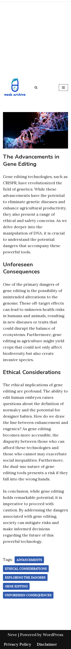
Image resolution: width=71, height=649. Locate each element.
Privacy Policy (17, 644)
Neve (12, 634)
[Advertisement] (35, 37)
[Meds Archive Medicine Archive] (15, 87)
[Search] (36, 87)
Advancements (29, 560)
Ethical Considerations (26, 568)
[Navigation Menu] (63, 87)
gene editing (16, 586)
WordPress (53, 634)
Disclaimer (47, 644)
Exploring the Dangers (25, 577)
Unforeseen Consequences (28, 595)
